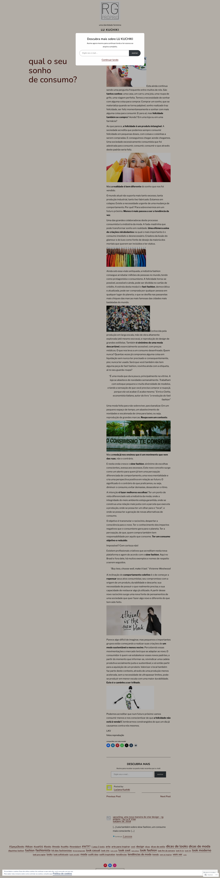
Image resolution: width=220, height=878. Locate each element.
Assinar (135, 53)
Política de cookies (62, 873)
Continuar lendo (110, 59)
